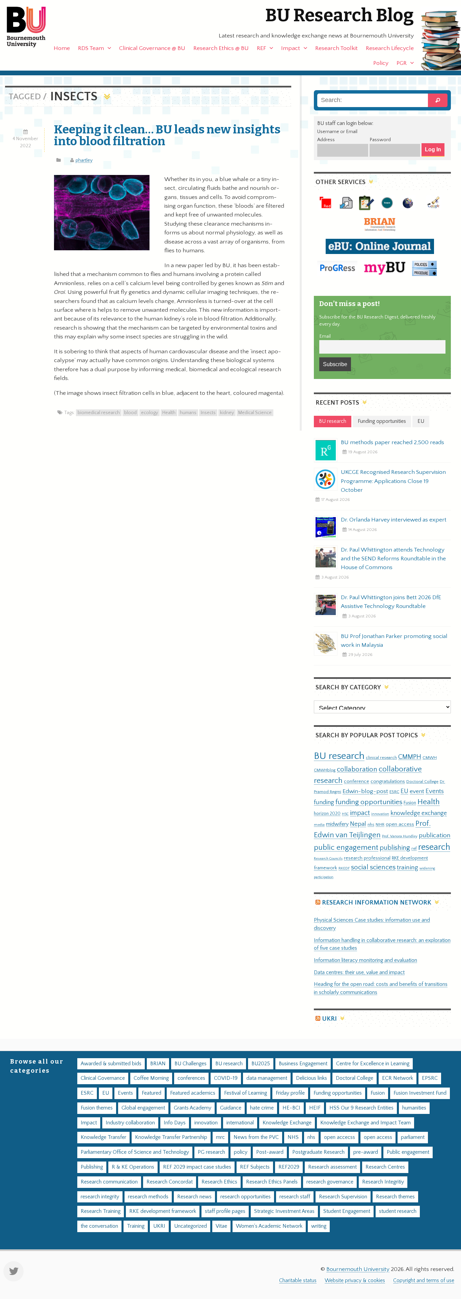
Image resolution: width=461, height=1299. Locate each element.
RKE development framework (162, 1211)
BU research (339, 756)
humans (188, 412)
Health (168, 412)
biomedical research (99, 412)
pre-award (365, 1152)
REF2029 (288, 1167)
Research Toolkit (336, 48)
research (434, 847)
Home (62, 48)
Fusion (410, 803)
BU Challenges (190, 1064)
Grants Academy (192, 1108)
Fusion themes (97, 1108)
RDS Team (91, 48)
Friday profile (290, 1093)
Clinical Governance (103, 1078)
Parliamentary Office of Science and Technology (135, 1152)
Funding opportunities (338, 1093)
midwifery (337, 824)
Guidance (230, 1108)
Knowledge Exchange (287, 1123)
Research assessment (332, 1167)
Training (135, 1226)
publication (435, 835)
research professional (367, 858)
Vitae (221, 1226)
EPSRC (430, 1078)
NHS (293, 1137)
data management (266, 1078)
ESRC (394, 791)
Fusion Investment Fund (420, 1093)
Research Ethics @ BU (221, 48)
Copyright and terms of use (423, 1280)
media (319, 824)
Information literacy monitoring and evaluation (365, 960)
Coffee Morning (151, 1078)
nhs (371, 824)
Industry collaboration (130, 1123)
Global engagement (143, 1108)
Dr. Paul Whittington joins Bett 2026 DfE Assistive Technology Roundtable (391, 602)
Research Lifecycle (390, 48)
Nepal (358, 823)
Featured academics (192, 1093)
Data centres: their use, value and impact (359, 972)
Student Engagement (346, 1211)
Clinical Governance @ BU (152, 48)
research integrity (100, 1197)
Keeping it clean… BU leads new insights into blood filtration (167, 135)
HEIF (315, 1108)
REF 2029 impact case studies (197, 1167)
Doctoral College (422, 781)
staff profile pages (225, 1211)
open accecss (339, 1137)
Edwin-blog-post (365, 791)
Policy (380, 63)
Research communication (109, 1182)
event (417, 791)
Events (435, 791)
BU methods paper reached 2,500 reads (392, 442)
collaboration (357, 769)
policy (240, 1152)
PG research (211, 1152)
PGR (402, 63)
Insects (208, 412)
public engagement (346, 847)
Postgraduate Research (318, 1152)
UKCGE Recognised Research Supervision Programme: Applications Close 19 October (393, 481)
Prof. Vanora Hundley (399, 836)
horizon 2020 (327, 813)
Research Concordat (169, 1182)
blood (130, 412)
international (240, 1123)
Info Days (175, 1123)
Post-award (269, 1152)
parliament (413, 1137)
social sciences (373, 867)
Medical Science (255, 412)
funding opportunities (368, 802)
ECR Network (397, 1078)
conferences (191, 1078)
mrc (220, 1137)
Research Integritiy (383, 1182)
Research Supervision (343, 1197)
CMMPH (409, 757)
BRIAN (158, 1064)
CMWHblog (324, 770)
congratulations (388, 781)
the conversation (99, 1226)
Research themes (395, 1197)
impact (360, 813)
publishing (395, 847)
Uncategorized (190, 1226)
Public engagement (408, 1152)
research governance (329, 1182)
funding (324, 802)
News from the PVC (256, 1137)
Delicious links (311, 1078)
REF (261, 48)
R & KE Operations (133, 1167)
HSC (345, 814)
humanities (414, 1108)
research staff (294, 1197)
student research (397, 1211)
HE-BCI (291, 1108)
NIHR (380, 824)
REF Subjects (255, 1167)
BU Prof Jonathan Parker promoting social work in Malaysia (394, 640)
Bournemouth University (32, 27)
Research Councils (328, 859)
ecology (149, 412)
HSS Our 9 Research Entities (361, 1108)
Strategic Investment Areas (284, 1211)
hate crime (262, 1108)
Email (325, 336)
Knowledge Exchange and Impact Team (365, 1123)
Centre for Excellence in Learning (372, 1064)
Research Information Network (376, 902)
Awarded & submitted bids (111, 1064)
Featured (151, 1093)
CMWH (430, 757)
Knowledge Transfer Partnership (171, 1137)
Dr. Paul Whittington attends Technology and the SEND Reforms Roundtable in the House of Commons (393, 558)
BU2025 (260, 1064)
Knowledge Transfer (103, 1137)
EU (404, 791)
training (407, 867)
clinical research (381, 757)
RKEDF (344, 868)
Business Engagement (303, 1064)
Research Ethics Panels (272, 1182)
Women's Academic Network (269, 1226)
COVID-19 (226, 1078)
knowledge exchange (418, 813)
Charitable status (298, 1280)
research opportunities (245, 1197)
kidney (227, 412)
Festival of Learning (245, 1093)
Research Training (100, 1211)
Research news (194, 1197)
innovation (380, 814)
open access (400, 824)
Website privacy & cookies (355, 1280)
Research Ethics (219, 1182)
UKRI (329, 1018)
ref (414, 848)
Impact (290, 48)
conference (356, 781)
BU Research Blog (339, 15)
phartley (84, 160)
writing (318, 1226)
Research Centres (385, 1167)
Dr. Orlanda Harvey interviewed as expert (393, 519)
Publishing (92, 1167)
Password (380, 140)
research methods (148, 1197)
